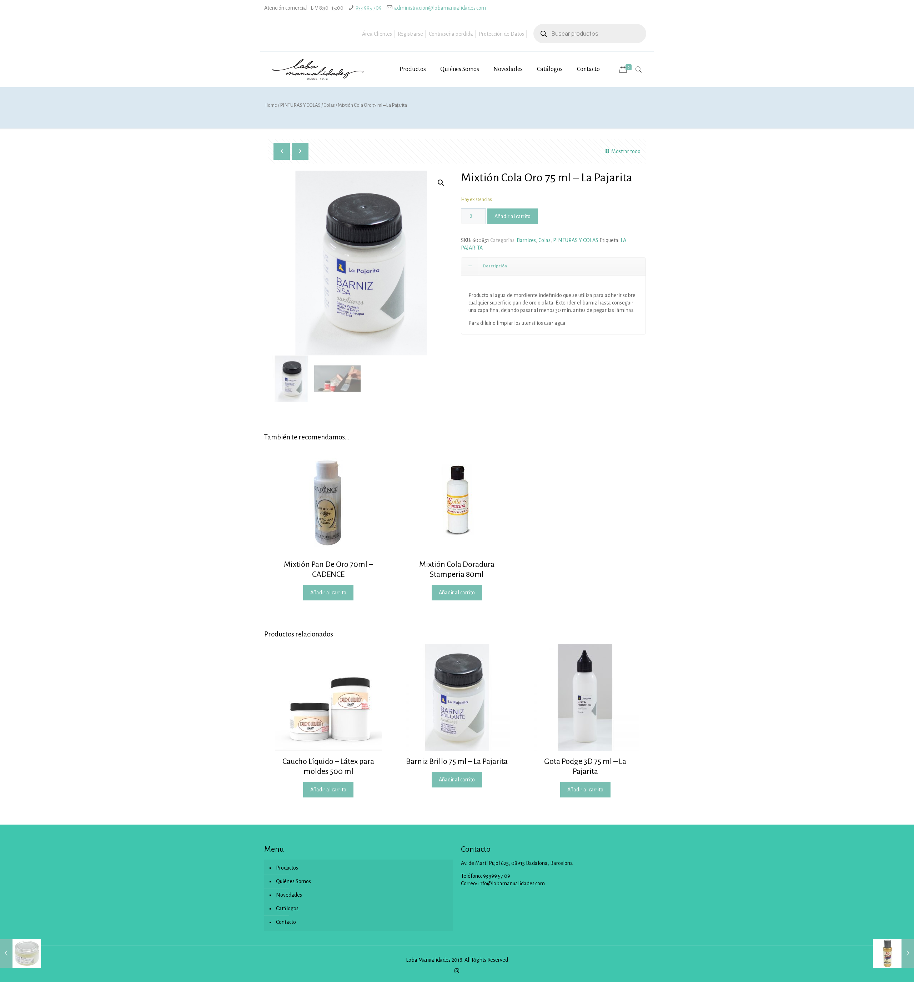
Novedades (289, 895)
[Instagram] (457, 971)
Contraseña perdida (451, 34)
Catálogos (287, 908)
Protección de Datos (501, 34)
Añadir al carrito (512, 216)
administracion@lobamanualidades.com (440, 8)
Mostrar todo (626, 151)
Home (270, 105)
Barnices (526, 240)
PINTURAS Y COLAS (300, 105)
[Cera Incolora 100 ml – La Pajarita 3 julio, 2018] (20, 953)
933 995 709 (369, 8)
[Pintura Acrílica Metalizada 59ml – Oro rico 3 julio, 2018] (893, 953)
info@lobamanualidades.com (511, 883)
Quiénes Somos (293, 881)
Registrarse (410, 34)
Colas (329, 105)
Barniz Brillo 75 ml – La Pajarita (457, 761)
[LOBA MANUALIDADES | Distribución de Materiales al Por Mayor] (318, 69)
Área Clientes (377, 34)
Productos (287, 868)
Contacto (286, 922)
